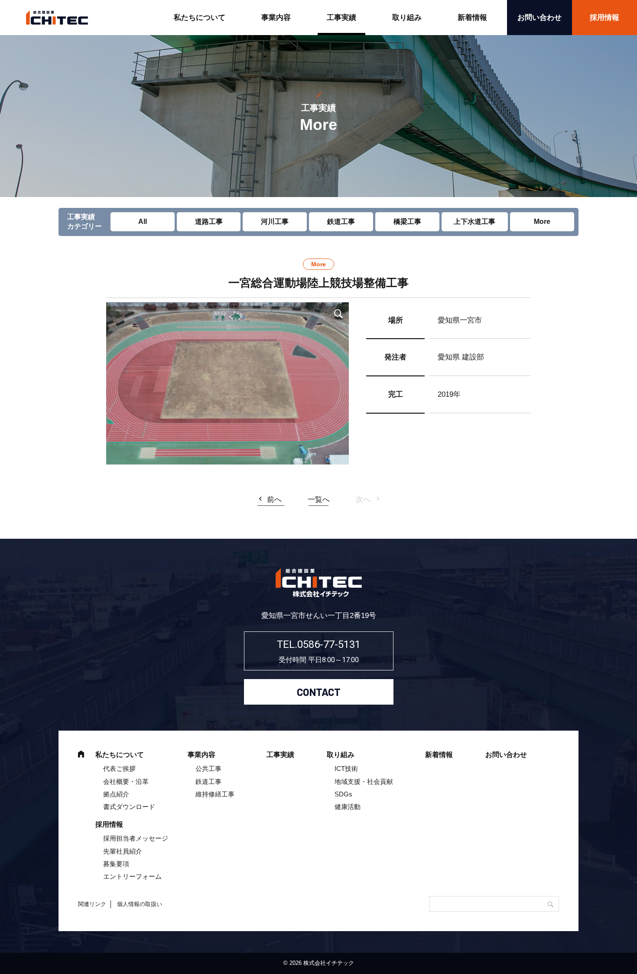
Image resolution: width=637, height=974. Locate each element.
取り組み (407, 17)
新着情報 (472, 17)
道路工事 (209, 221)
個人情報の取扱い (139, 904)
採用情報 (604, 17)
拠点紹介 (116, 794)
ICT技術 (346, 768)
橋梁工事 (407, 221)
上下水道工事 (474, 221)
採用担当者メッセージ (135, 838)
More (542, 221)
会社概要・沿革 (126, 781)
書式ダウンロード (129, 806)
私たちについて (199, 17)
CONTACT (319, 692)
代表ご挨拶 (119, 768)
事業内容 (276, 17)
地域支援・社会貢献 (364, 781)
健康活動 (348, 806)
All (142, 221)
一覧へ (319, 499)
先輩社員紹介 (122, 851)
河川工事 (275, 221)
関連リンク (92, 904)
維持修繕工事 (214, 794)
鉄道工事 (341, 221)
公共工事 (208, 768)
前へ (274, 499)
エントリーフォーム (132, 876)
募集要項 (116, 863)
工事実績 (341, 17)
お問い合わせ (539, 17)
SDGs (343, 794)
